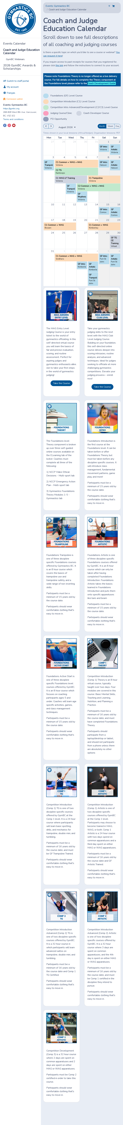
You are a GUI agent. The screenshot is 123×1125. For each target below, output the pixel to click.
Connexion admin (14, 99)
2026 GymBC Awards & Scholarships (19, 67)
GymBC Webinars (15, 59)
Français (10, 93)
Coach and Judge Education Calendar (21, 51)
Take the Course (61, 383)
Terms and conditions (13, 119)
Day (117, 126)
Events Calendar (14, 44)
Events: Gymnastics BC (58, 6)
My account (12, 87)
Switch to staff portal (17, 81)
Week (110, 126)
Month (102, 126)
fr (110, 6)
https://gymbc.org (11, 108)
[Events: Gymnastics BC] (20, 19)
